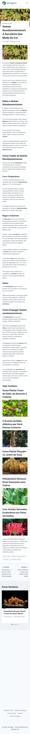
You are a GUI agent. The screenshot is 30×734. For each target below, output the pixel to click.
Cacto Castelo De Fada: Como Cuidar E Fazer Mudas (22, 572)
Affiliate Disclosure (20, 710)
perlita (6, 249)
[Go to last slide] (4, 607)
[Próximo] (25, 607)
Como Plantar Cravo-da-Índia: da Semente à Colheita (14, 393)
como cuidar (6, 556)
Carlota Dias (9, 616)
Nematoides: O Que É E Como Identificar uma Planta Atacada (6, 572)
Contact (20, 713)
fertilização (20, 295)
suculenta (6, 559)
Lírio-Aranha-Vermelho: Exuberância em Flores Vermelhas (14, 512)
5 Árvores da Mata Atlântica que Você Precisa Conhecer (12, 424)
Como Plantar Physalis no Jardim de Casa (14, 453)
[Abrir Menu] (26, 3)
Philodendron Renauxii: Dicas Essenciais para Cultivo (14, 482)
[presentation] (15, 599)
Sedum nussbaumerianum (18, 556)
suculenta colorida (15, 559)
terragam (6, 41)
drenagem (21, 227)
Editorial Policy (8, 710)
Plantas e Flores (7, 23)
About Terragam (15, 716)
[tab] (13, 624)
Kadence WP (15, 729)
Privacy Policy (12, 713)
